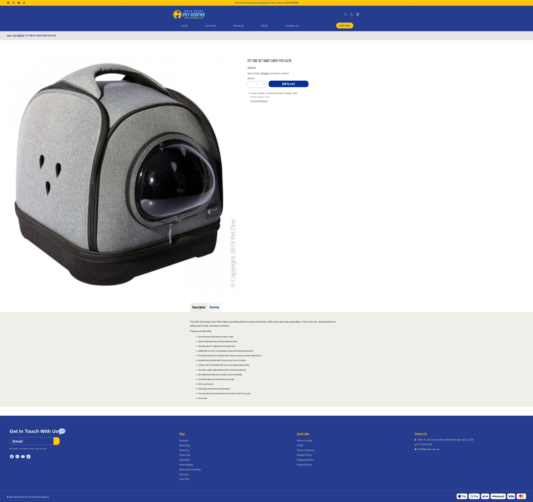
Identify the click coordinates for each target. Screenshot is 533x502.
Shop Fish (184, 455)
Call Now (344, 25)
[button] (345, 14)
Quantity (250, 78)
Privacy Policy (304, 465)
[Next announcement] (410, 2)
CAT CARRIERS (18, 35)
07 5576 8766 (425, 444)
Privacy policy (42, 497)
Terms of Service (306, 450)
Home (9, 35)
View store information (259, 101)
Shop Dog (184, 445)
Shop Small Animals (190, 469)
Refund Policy (304, 455)
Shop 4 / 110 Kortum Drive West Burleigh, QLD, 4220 (445, 440)
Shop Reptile (186, 465)
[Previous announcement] (123, 2)
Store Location (304, 440)
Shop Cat (184, 450)
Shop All (183, 440)
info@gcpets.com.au (428, 449)
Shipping (265, 73)
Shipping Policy (305, 460)
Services (184, 474)
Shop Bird (184, 460)
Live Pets (184, 479)
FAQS (300, 445)
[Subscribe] (56, 441)
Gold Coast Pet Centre (24, 497)
